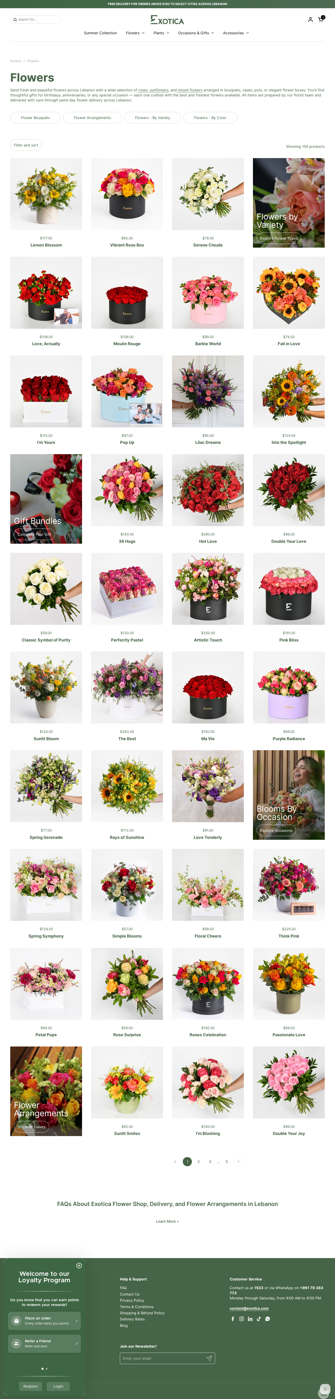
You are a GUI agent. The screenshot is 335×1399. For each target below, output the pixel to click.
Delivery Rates (132, 1319)
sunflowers (158, 90)
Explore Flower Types (279, 238)
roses (142, 90)
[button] (321, 19)
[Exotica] (167, 19)
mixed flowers (189, 90)
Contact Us (129, 1294)
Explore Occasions (276, 830)
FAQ (123, 1287)
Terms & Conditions (137, 1306)
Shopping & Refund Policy (142, 1313)
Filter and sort (26, 145)
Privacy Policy (132, 1300)
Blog (124, 1325)
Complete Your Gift (34, 534)
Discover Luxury (32, 1126)
